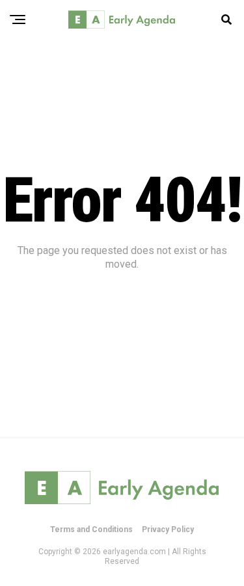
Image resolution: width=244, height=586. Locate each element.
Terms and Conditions (91, 529)
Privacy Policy (168, 529)
